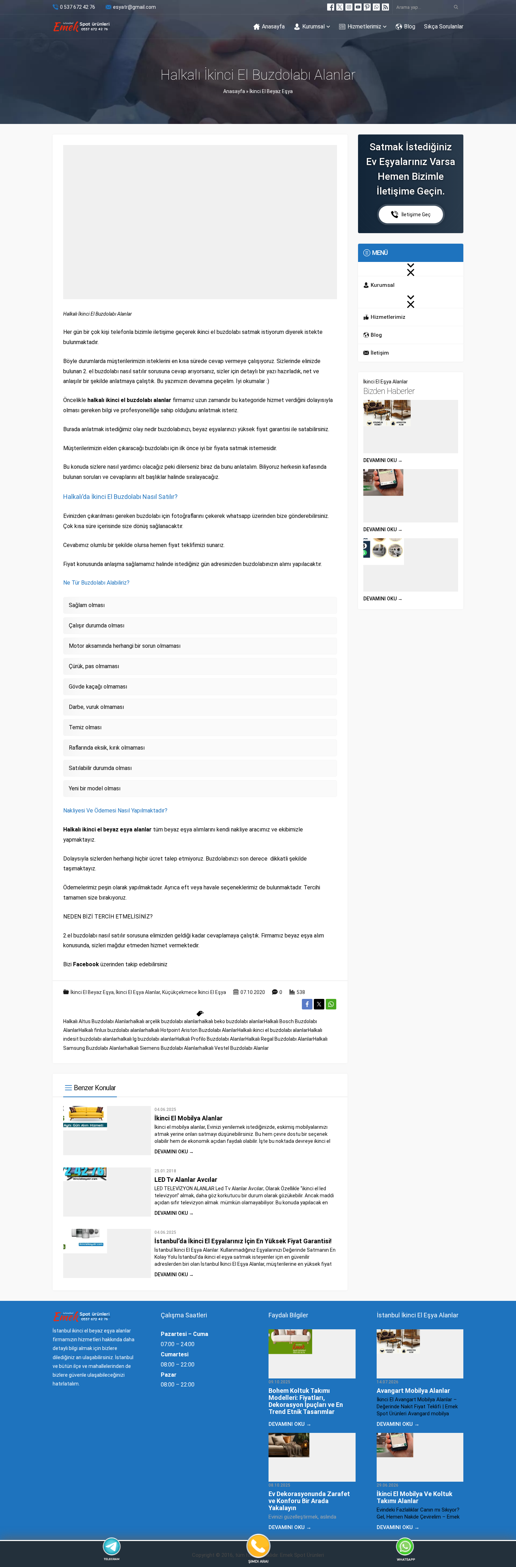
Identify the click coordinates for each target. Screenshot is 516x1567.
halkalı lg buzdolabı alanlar (147, 1039)
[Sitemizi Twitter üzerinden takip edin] (339, 7)
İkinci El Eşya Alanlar (138, 992)
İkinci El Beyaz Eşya (271, 91)
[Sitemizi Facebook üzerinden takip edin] (330, 7)
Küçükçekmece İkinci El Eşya (194, 992)
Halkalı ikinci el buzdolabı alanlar (272, 1030)
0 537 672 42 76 (77, 7)
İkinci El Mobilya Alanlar (188, 1118)
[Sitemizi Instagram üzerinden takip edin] (348, 7)
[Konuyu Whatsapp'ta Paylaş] (331, 1004)
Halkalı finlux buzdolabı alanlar (112, 1030)
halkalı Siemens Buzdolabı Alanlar (162, 1048)
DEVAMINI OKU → (174, 1151)
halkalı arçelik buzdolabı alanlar (164, 1021)
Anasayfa (234, 91)
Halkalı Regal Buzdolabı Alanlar (279, 1039)
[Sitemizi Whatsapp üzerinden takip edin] (376, 7)
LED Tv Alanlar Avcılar (185, 1179)
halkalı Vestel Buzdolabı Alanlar (234, 1048)
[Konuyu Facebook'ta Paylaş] (307, 1004)
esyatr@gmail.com (134, 7)
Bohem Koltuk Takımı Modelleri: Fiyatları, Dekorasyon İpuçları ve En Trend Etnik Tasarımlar (306, 1401)
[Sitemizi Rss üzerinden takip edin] (385, 7)
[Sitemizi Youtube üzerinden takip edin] (358, 7)
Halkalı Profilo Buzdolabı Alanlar (210, 1039)
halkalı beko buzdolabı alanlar (231, 1021)
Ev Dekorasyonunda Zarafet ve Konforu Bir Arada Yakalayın (309, 1501)
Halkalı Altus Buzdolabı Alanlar (96, 1021)
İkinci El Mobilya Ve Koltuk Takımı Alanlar (414, 1497)
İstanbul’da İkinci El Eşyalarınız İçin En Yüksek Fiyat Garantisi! (243, 1241)
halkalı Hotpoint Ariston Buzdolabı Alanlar (191, 1030)
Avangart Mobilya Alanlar (413, 1390)
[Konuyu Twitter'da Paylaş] (319, 1004)
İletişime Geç (416, 214)
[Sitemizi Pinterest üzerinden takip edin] (367, 7)
